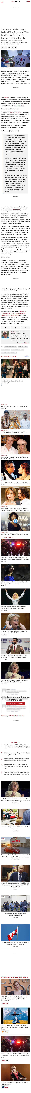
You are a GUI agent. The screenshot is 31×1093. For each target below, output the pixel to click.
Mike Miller (5, 40)
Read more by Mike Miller (23, 342)
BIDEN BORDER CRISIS (10, 346)
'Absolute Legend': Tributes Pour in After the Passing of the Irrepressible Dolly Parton (13, 607)
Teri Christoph (4, 585)
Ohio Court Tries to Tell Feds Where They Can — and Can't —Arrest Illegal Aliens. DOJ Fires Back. (15, 558)
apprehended (16, 209)
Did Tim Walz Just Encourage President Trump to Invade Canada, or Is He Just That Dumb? (14, 1027)
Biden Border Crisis (18, 105)
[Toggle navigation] (2, 1)
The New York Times (15, 112)
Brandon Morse (15, 859)
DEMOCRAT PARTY (23, 346)
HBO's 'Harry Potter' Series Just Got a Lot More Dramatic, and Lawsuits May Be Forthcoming (14, 999)
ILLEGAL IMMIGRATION (17, 350)
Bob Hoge (3, 561)
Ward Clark (16, 831)
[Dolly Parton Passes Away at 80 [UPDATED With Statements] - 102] (15, 1072)
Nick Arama (4, 659)
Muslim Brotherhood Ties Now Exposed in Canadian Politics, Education (15, 943)
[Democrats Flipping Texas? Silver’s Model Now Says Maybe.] (15, 817)
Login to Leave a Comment (15, 703)
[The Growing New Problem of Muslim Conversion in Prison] (15, 903)
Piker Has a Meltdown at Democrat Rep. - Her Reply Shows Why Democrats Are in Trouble (14, 656)
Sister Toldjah (4, 610)
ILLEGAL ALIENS (6, 350)
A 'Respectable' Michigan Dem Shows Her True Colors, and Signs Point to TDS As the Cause (14, 632)
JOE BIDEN (14, 352)
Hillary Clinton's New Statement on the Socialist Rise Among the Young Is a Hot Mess (14, 681)
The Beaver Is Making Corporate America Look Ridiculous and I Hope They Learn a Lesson (15, 856)
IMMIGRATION (5, 352)
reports (6, 97)
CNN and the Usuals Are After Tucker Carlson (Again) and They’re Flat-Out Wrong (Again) (13, 313)
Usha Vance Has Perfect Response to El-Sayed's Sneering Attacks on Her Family (14, 583)
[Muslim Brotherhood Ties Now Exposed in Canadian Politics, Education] (15, 932)
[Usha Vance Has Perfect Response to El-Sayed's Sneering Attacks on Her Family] (15, 572)
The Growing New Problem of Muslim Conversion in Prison (15, 914)
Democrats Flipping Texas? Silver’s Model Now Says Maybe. (15, 828)
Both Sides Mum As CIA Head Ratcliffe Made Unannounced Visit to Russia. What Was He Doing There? (16, 885)
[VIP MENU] (28, 1)
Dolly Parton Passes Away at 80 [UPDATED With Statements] (14, 1083)
